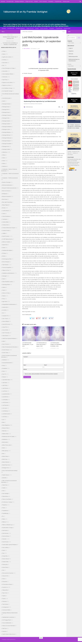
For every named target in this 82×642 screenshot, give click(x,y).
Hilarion (4, 295)
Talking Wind (5, 590)
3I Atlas (3, 51)
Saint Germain (5, 533)
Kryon (3, 371)
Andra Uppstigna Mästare (7, 73)
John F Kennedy (5, 332)
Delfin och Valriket (6, 241)
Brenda (3, 207)
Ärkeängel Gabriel (6, 120)
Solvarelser (4, 581)
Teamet (3, 598)
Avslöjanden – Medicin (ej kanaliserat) (10, 173)
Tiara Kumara (5, 604)
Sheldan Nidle (5, 561)
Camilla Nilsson (5, 210)
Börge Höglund (5, 204)
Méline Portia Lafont (6, 445)
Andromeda (4, 76)
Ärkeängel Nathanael (6, 137)
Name (24, 365)
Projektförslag (58, 1)
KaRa (3, 341)
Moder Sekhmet (5, 462)
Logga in (71, 48)
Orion (3, 490)
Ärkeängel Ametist (6, 103)
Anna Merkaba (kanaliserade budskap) (10, 93)
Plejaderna (4, 504)
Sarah (3, 550)
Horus (3, 298)
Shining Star (5, 564)
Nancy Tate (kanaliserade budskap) (9, 470)
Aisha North (4, 62)
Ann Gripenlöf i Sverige (7, 91)
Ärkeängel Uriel (5, 146)
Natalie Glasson (5, 474)
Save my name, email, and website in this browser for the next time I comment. (41, 373)
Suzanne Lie (5, 587)
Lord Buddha (5, 399)
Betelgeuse (4, 193)
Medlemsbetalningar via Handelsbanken (74, 60)
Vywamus (4, 631)
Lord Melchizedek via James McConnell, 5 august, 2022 (41, 344)
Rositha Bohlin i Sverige (7, 527)
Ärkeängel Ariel (5, 109)
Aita (3, 65)
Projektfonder (5, 510)
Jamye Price (5, 327)
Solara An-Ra (5, 575)
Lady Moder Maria (6, 379)
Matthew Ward (5, 433)
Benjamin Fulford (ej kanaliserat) (9, 187)
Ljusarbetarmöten (6, 393)
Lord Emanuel (5, 402)
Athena (3, 163)
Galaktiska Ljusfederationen (8, 273)
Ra (3, 516)
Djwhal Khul (5, 244)
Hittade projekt (66, 1)
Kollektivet (4, 359)
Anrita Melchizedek (6, 98)
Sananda (4, 538)
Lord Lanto (4, 408)
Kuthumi (4, 376)
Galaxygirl (4, 275)
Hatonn (3, 290)
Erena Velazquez (6, 261)
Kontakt (36, 1)
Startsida (3, 1)
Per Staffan (27, 48)
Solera (3, 578)
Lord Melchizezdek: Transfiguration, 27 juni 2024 (27, 344)
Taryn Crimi (4, 592)
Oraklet (3, 487)
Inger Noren (4, 301)
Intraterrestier (5, 307)
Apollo (3, 101)
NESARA (4, 477)
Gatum (3, 278)
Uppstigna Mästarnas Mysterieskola (9, 612)
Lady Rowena (5, 388)
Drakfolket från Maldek (7, 250)
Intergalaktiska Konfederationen (9, 304)
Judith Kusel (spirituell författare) (9, 338)
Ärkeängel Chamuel (6, 115)
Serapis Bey (5, 556)
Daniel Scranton (5, 236)
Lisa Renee (4, 391)
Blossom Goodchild (6, 196)
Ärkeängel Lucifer (6, 129)
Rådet (3, 519)
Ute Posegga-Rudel (6, 620)
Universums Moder (6, 609)
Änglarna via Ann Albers (7, 82)
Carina (3, 213)
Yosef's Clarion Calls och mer (8, 634)
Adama (3, 54)
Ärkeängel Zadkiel (6, 149)
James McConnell (6, 324)
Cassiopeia (4, 219)
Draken (3, 247)
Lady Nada (4, 382)
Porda (3, 507)
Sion (3, 570)
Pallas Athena (5, 496)
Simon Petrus (5, 567)
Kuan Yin (4, 374)
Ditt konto (71, 53)
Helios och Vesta (5, 293)
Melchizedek (5, 442)
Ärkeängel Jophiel (6, 123)
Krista (3, 365)
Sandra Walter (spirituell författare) (9, 544)
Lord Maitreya (5, 410)
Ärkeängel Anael (5, 106)
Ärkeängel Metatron (6, 132)
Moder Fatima (5, 456)
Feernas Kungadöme (6, 267)
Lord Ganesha (5, 405)
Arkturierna (4, 152)
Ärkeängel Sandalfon (6, 143)
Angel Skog (4, 79)
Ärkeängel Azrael (6, 112)
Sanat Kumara (5, 541)
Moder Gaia (4, 459)
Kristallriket (4, 368)
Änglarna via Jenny (6, 85)
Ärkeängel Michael (6, 135)
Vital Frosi (4, 628)
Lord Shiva (4, 416)
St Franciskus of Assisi (7, 584)
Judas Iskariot (5, 335)
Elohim (3, 256)
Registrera (71, 51)
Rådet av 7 (4, 521)
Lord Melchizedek (27, 31)
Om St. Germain (43, 1)
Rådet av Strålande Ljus (7, 524)
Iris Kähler (4, 310)
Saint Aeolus (5, 530)
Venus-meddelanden (6, 622)
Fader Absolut (5, 264)
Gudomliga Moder (6, 284)
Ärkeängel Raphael (6, 140)
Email (45, 365)
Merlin (3, 447)
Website (25, 369)
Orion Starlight (5, 493)
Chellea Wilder (5, 222)
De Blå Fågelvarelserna (7, 239)
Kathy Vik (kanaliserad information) (9, 346)
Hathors (4, 287)
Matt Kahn (4, 430)
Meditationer (5, 439)
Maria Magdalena (6, 425)
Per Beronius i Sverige (7, 502)
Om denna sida (10, 1)
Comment (25, 356)
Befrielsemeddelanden (7, 185)
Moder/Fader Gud (6, 464)
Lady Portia (4, 385)
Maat (3, 422)
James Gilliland (5, 321)
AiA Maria (4, 59)
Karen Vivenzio (5, 344)
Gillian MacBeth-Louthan (7, 281)
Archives (69, 64)
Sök (68, 35)
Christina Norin (5, 224)
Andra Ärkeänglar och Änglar (8, 68)
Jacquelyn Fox (5, 315)
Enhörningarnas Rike (6, 258)
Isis (3, 312)
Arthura (3, 155)
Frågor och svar (29, 1)
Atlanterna (4, 166)
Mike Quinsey (5, 450)
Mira (3, 453)
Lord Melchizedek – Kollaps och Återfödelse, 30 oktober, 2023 (56, 344)
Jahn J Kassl (5, 318)
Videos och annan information (8, 625)
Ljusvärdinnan (5, 396)
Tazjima (4, 595)
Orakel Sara (4, 485)
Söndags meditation (19, 1)
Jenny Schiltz (5, 329)
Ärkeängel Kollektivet (6, 126)
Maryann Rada (5, 428)
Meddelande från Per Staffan (8, 436)
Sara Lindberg (5, 547)
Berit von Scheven (6, 190)
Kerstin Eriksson (5, 349)
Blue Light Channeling (7, 202)
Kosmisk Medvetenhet (7, 362)
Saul (3, 553)
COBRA (4, 233)
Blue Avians (4, 199)
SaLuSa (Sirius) (5, 536)
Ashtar (3, 160)
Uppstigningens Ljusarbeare (8, 617)
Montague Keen (5, 467)
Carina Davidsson (6, 216)
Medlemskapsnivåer (73, 56)
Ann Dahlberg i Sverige (7, 88)
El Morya (4, 253)
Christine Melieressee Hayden (8, 227)
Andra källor (4, 71)
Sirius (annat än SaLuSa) (7, 573)
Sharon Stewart (5, 558)
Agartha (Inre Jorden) (6, 56)
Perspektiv (50, 1)
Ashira (3, 157)
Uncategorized (5, 607)
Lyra (3, 419)
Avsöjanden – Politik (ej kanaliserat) (10, 177)
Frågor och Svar (5, 270)
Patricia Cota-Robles (6, 499)
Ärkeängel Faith (5, 118)
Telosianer (4, 601)
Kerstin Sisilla (5, 352)
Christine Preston (6, 230)
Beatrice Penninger (6, 182)
